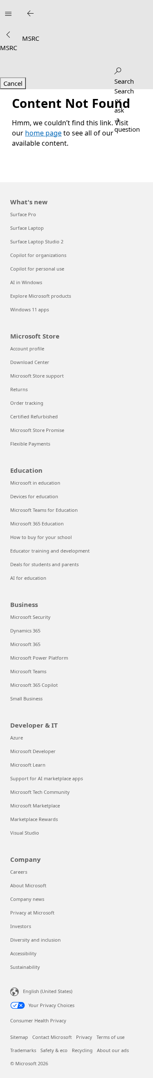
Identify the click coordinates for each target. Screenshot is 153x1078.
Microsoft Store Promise (37, 430)
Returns (19, 389)
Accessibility (23, 953)
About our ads (113, 1050)
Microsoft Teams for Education (44, 510)
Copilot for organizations (38, 255)
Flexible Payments (30, 443)
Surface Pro (23, 214)
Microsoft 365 (25, 644)
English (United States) (47, 991)
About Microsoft (28, 885)
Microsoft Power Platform (39, 658)
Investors (20, 926)
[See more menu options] (8, 35)
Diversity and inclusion (35, 940)
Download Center (29, 362)
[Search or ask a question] (117, 69)
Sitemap (19, 1037)
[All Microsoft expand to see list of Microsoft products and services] (8, 13)
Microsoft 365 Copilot (34, 685)
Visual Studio (24, 833)
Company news (27, 899)
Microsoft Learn (27, 765)
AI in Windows (26, 282)
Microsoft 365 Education (37, 523)
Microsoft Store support (37, 376)
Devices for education (34, 496)
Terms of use (110, 1037)
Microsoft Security (30, 617)
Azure (16, 737)
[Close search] (30, 13)
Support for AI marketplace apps (46, 778)
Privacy (84, 1037)
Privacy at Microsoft (32, 912)
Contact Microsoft (52, 1037)
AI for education (28, 578)
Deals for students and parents (44, 564)
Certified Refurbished (34, 416)
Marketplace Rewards (34, 819)
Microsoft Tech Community (40, 792)
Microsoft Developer (33, 751)
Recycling (82, 1050)
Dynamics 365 (25, 630)
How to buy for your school (41, 537)
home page (43, 133)
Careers (18, 872)
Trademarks (23, 1050)
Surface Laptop (27, 228)
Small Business (26, 698)
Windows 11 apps (29, 309)
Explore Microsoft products (40, 296)
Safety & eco (54, 1050)
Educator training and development (50, 550)
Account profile (27, 348)
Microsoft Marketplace (35, 805)
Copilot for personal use (37, 268)
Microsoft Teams (28, 671)
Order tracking (26, 403)
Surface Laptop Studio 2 (36, 241)
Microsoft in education (35, 483)
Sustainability (25, 967)
